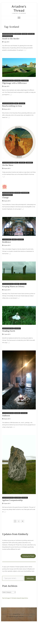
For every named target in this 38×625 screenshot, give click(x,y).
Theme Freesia (24, 614)
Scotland (31, 33)
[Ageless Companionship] (19, 436)
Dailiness (17, 413)
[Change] (4, 186)
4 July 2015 (6, 86)
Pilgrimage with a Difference (14, 83)
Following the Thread (28, 556)
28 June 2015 (6, 109)
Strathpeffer (25, 192)
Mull (16, 162)
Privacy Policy (28, 616)
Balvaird (24, 33)
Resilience (6, 242)
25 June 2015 (6, 201)
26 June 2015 (6, 168)
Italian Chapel (6, 239)
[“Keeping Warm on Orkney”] (18, 298)
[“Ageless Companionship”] (5, 511)
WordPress (32, 614)
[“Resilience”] (10, 253)
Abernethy (17, 33)
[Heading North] (19, 307)
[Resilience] (19, 218)
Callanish (17, 497)
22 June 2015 (6, 290)
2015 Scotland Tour (8, 33)
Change (5, 197)
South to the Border (10, 38)
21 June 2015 (6, 334)
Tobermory (29, 162)
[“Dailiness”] (14, 427)
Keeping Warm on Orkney (13, 286)
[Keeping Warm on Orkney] (19, 262)
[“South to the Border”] (25, 50)
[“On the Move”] (4, 176)
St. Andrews (25, 80)
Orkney (14, 239)
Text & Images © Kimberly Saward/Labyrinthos (15, 598)
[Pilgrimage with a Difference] (19, 59)
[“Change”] (23, 209)
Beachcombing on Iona (12, 106)
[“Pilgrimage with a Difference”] (11, 94)
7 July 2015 (6, 42)
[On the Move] (19, 126)
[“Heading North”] (9, 342)
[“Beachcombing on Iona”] (9, 117)
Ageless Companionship (12, 500)
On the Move (7, 165)
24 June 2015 (6, 245)
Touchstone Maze (7, 195)
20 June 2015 (6, 419)
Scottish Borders (7, 36)
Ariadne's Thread (19, 8)
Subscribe (30, 578)
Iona (16, 103)
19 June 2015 (6, 503)
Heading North (8, 331)
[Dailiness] (19, 351)
